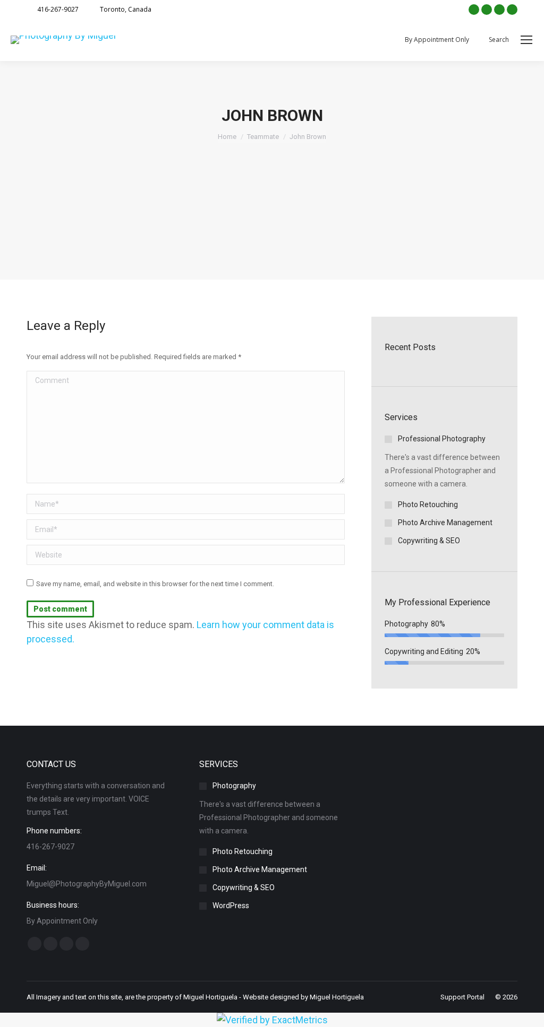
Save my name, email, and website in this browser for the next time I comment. (155, 584)
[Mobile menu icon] (526, 40)
